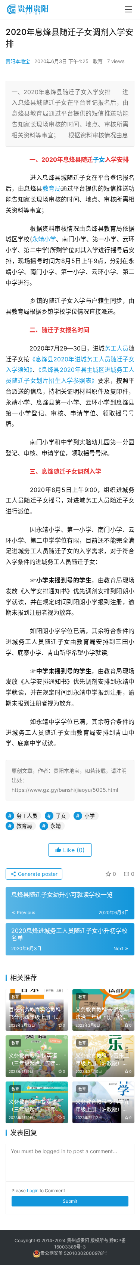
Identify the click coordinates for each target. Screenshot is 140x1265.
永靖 (38, 239)
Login (32, 1190)
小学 (50, 239)
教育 (98, 61)
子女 (99, 159)
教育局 (52, 188)
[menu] (128, 9)
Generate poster (36, 874)
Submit (70, 1201)
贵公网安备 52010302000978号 (73, 1253)
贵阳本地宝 (18, 61)
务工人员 (116, 348)
